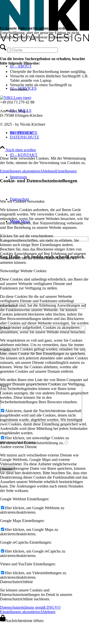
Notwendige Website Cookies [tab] (23, 271)
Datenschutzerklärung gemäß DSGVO (30, 607)
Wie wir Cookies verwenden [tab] (22, 201)
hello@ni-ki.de (11, 106)
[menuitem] (49, 155)
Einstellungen (66, 171)
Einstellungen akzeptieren (20, 171)
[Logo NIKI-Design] (44, 40)
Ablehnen (47, 171)
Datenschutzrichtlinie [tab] (16, 582)
